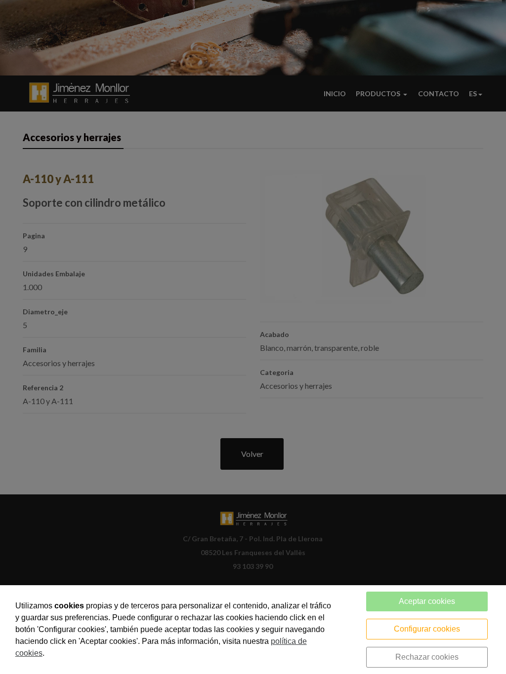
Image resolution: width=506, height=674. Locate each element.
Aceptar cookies (427, 601)
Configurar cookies (427, 629)
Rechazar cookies (427, 657)
